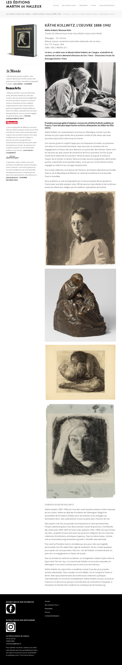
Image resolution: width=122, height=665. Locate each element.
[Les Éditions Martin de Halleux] (24, 5)
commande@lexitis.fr (13, 644)
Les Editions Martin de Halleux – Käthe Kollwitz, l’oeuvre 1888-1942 (33, 14)
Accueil (47, 601)
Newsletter (49, 609)
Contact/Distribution (52, 616)
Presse (47, 612)
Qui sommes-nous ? (52, 605)
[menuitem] (56, 5)
